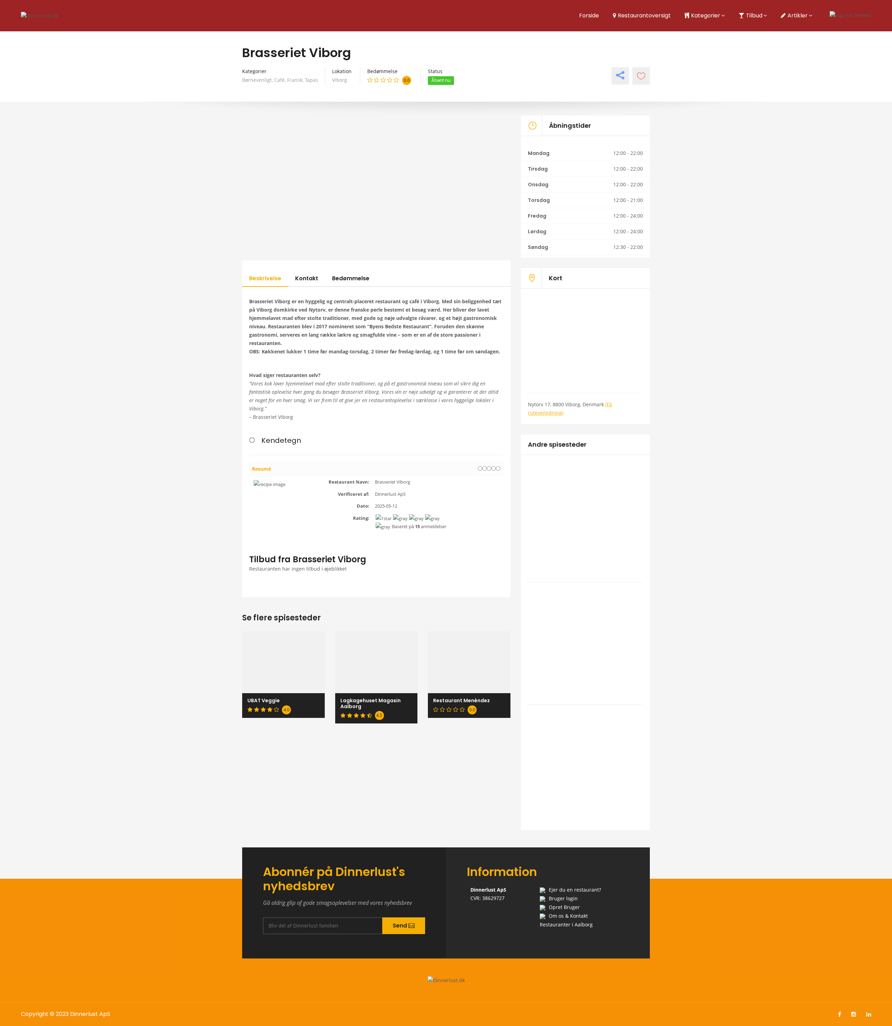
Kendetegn (281, 440)
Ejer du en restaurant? (575, 889)
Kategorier (705, 15)
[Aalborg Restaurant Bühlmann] (585, 740)
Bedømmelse (350, 278)
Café (279, 80)
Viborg (339, 80)
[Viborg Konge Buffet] (585, 618)
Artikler (797, 15)
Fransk (294, 80)
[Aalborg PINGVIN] (585, 493)
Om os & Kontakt (568, 916)
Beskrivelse (265, 278)
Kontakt (306, 278)
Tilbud (754, 15)
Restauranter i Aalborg (566, 924)
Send (400, 926)
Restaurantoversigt (644, 15)
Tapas (311, 80)
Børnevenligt (257, 80)
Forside (589, 15)
